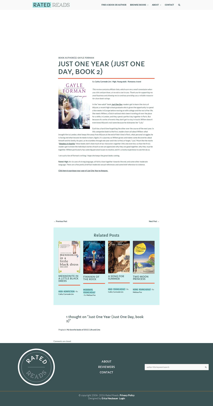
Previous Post (60, 221)
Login (122, 398)
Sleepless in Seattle (67, 144)
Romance (131, 81)
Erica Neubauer (110, 398)
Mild (110, 289)
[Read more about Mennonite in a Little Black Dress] (69, 257)
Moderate (88, 290)
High (114, 81)
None (135, 289)
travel (138, 81)
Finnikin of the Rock (91, 278)
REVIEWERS (106, 367)
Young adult (121, 81)
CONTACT (106, 372)
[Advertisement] (106, 28)
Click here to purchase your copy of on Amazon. (83, 170)
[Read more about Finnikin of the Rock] (94, 257)
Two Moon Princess (141, 278)
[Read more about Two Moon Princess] (144, 257)
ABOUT (106, 361)
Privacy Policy (127, 395)
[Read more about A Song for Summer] (119, 257)
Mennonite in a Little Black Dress (68, 279)
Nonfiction (69, 291)
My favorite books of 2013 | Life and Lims (83, 330)
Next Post (154, 221)
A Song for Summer (116, 277)
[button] (147, 5)
